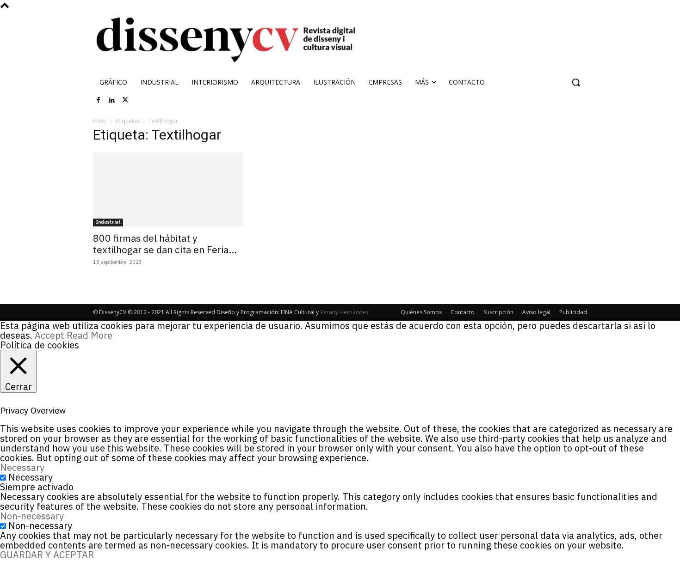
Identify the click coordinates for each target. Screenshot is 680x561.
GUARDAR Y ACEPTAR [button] (47, 555)
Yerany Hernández (344, 312)
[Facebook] (98, 100)
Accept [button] (49, 335)
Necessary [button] (22, 467)
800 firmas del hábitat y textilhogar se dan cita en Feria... (165, 244)
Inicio (100, 121)
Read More (89, 335)
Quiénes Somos (421, 312)
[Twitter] (125, 100)
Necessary (30, 477)
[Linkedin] (111, 100)
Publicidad (573, 312)
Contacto (463, 312)
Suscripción (498, 312)
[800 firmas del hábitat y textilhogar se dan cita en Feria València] (168, 189)
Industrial (108, 222)
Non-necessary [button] (32, 516)
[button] (576, 82)
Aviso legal (536, 312)
